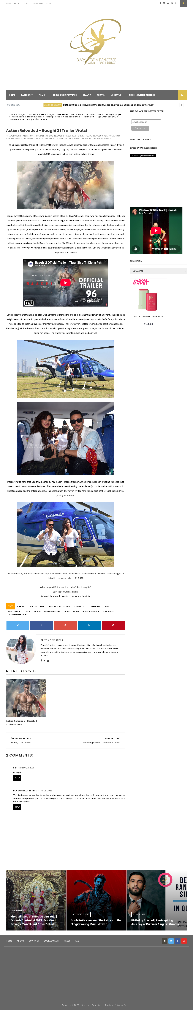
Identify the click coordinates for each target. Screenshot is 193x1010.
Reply (17, 778)
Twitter (44, 596)
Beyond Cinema (32, 105)
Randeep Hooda (52, 116)
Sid (15, 767)
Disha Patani (89, 114)
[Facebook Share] (41, 625)
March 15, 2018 (45, 790)
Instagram (76, 596)
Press (48, 3)
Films (100, 114)
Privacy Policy (123, 1005)
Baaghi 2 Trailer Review (57, 114)
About (16, 3)
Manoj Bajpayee (113, 114)
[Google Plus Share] (65, 625)
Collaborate (37, 3)
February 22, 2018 (25, 767)
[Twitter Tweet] (18, 625)
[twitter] (168, 3)
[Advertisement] (61, 987)
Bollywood (76, 114)
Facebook (54, 596)
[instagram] (164, 3)
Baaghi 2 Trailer (36, 114)
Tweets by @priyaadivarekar (143, 147)
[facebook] (160, 3)
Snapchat (65, 596)
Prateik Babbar (17, 116)
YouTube (86, 596)
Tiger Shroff (88, 116)
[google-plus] (176, 3)
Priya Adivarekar (34, 116)
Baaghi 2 (22, 114)
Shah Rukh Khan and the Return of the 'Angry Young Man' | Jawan (36, 922)
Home (8, 3)
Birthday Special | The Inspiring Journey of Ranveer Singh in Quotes (95, 922)
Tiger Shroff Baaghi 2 (106, 116)
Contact (25, 3)
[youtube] (172, 3)
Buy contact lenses (25, 790)
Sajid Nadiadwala (71, 116)
